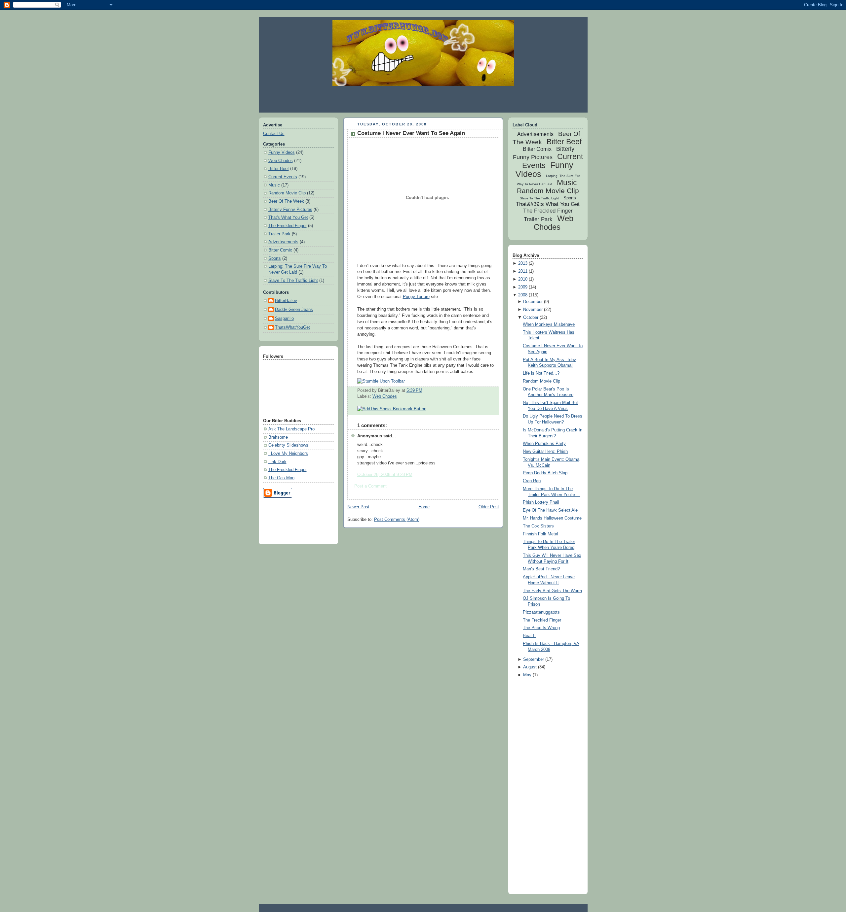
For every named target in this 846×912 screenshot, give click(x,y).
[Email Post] (424, 390)
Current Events (282, 177)
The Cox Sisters (538, 526)
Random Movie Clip (287, 193)
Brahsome (278, 437)
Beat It (529, 635)
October (530, 317)
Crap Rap (532, 481)
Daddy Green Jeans (294, 309)
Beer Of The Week (286, 201)
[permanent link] (381, 381)
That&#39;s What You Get (548, 204)
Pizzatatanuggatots (541, 612)
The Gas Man (281, 478)
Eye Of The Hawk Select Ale (550, 510)
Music (274, 185)
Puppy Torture (416, 296)
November (533, 309)
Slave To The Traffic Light (293, 280)
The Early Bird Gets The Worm (552, 591)
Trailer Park (279, 234)
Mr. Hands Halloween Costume (552, 518)
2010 (522, 279)
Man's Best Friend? (541, 569)
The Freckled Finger (287, 225)
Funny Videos (281, 152)
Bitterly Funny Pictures (290, 209)
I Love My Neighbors (288, 453)
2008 (522, 295)
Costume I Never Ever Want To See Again (411, 133)
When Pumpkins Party (544, 443)
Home (424, 507)
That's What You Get (288, 217)
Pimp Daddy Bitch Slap (545, 473)
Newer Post (358, 507)
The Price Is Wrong (541, 627)
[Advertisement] (423, 99)
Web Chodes (280, 160)
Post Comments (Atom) (396, 519)
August (530, 667)
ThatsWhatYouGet (292, 327)
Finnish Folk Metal (540, 534)
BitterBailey (286, 300)
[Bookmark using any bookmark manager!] (391, 409)
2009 (522, 287)
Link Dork (277, 461)
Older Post (489, 507)
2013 (522, 263)
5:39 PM (414, 390)
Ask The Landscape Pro (291, 429)
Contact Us (274, 133)
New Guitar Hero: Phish (545, 451)
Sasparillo (284, 318)
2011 (522, 271)
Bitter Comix (280, 250)
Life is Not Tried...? (541, 373)
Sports (274, 258)
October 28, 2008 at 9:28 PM (384, 474)
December (533, 301)
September (533, 659)
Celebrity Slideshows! (289, 445)
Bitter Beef (278, 168)
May (527, 675)
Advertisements (283, 242)
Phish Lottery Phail (541, 502)
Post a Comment (370, 486)
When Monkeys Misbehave (549, 324)
